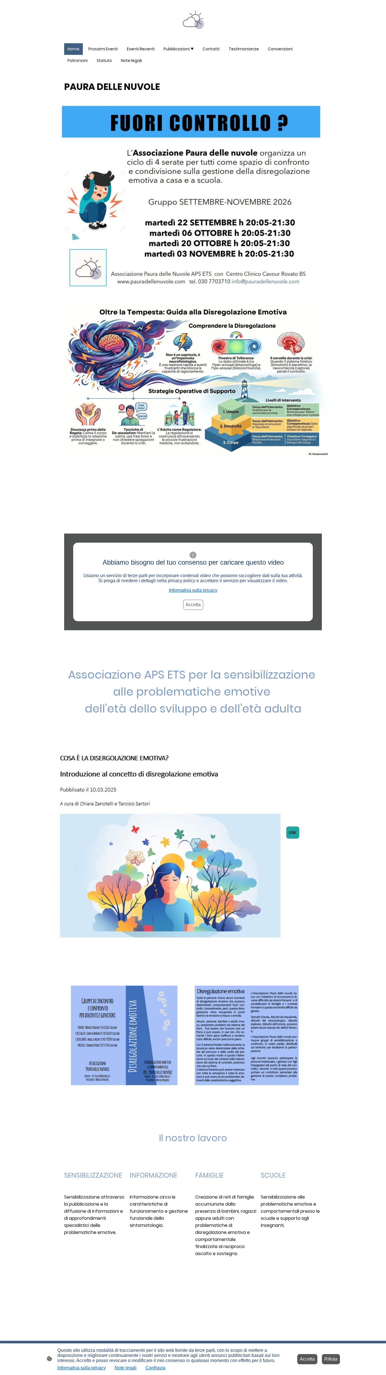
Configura (155, 1367)
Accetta (193, 604)
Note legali (125, 1367)
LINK (293, 832)
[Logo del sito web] (193, 19)
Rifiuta (330, 1359)
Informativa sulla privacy (193, 590)
